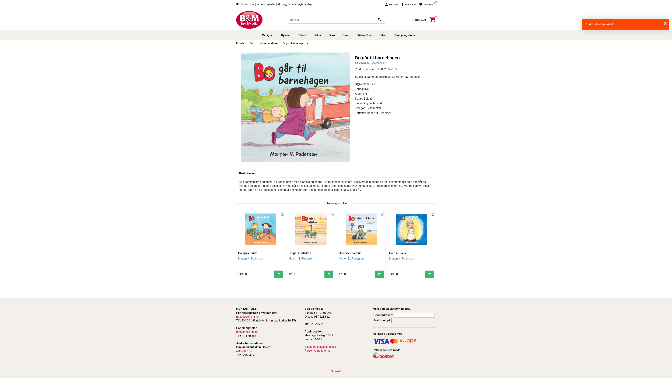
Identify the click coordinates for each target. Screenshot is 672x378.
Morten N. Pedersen (370, 63)
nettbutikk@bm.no (247, 316)
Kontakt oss (247, 4)
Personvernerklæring (317, 350)
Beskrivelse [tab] (247, 173)
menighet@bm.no (247, 331)
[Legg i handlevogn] (278, 274)
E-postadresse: (383, 315)
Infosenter (410, 4)
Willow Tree (365, 35)
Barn (332, 35)
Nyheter (286, 35)
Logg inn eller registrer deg (296, 4)
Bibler (383, 35)
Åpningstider (268, 4)
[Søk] (379, 19)
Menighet (267, 35)
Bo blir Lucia (397, 253)
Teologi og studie (404, 35)
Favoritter (428, 4)
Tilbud (302, 35)
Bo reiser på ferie (350, 253)
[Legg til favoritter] (282, 215)
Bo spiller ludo (247, 253)
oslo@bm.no (244, 351)
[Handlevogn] (432, 20)
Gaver (346, 35)
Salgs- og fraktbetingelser (320, 346)
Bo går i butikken (300, 253)
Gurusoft (336, 371)
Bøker (317, 35)
